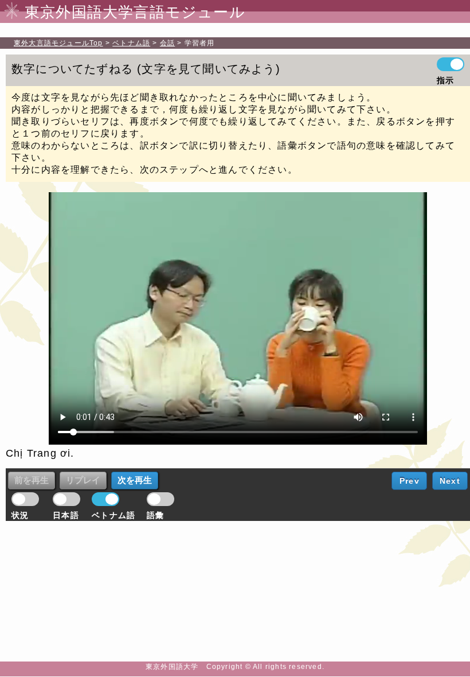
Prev (409, 480)
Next (450, 480)
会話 (167, 43)
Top (58, 43)
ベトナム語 (131, 43)
